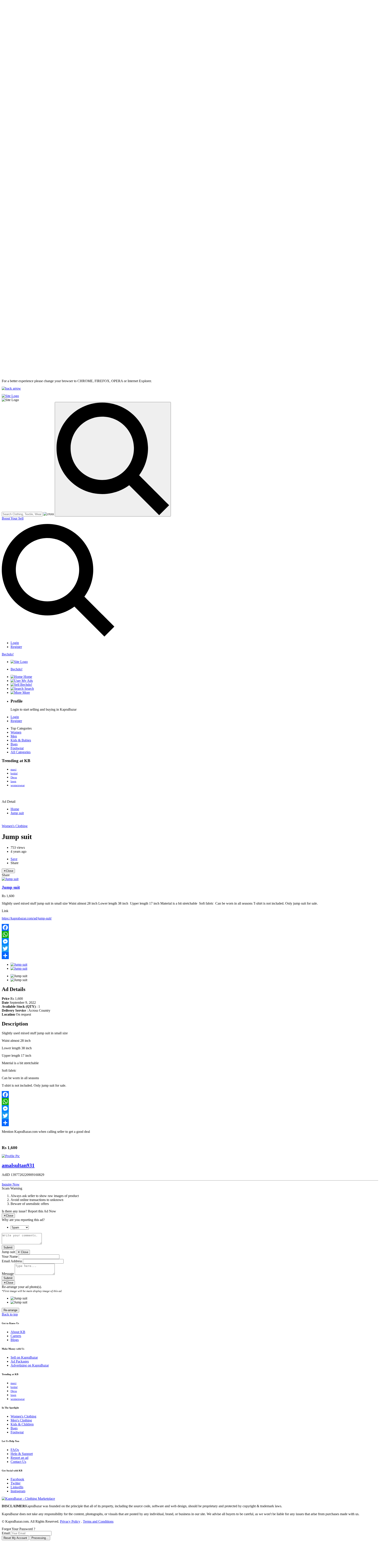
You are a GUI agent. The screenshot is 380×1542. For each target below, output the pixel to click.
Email (6, 1533)
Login (15, 643)
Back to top (10, 1314)
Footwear (17, 748)
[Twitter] (190, 948)
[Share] (190, 955)
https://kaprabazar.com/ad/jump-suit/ (27, 918)
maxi (13, 769)
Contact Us (18, 1462)
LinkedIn (17, 1487)
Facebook (17, 1479)
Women (16, 732)
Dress (14, 777)
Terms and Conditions (98, 1521)
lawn (13, 781)
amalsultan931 (18, 1165)
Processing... (39, 1538)
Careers (16, 1336)
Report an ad (19, 1458)
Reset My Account (15, 1538)
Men (14, 736)
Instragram (18, 1491)
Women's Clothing (14, 826)
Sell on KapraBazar (24, 1357)
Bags (14, 744)
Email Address (12, 1261)
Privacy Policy (70, 1521)
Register (16, 647)
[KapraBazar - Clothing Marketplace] (28, 1498)
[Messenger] (190, 941)
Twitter (15, 1483)
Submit (8, 1247)
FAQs (15, 1450)
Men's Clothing (21, 1420)
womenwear (18, 785)
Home (15, 809)
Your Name (10, 1256)
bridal (14, 773)
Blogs (15, 1340)
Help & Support (22, 1454)
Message (8, 1274)
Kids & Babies (21, 740)
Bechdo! (8, 654)
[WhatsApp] (190, 934)
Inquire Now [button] (11, 1184)
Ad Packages (20, 1361)
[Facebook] (190, 927)
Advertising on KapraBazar (30, 1365)
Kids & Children (22, 1424)
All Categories (21, 752)
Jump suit (17, 813)
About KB (18, 1332)
